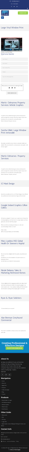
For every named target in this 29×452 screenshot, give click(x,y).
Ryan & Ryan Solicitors (11, 298)
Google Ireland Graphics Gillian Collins (14, 206)
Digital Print (4, 385)
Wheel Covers (5, 406)
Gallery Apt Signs (5, 389)
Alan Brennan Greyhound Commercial (11, 318)
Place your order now (14, 348)
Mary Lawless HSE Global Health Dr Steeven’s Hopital (12, 242)
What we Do (4, 415)
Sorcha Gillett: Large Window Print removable (13, 131)
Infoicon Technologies (15, 449)
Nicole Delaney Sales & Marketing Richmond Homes (13, 271)
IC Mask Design (7, 183)
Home (3, 381)
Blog (3, 392)
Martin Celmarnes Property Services (13, 157)
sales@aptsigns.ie (15, 1)
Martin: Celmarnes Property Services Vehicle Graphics (13, 103)
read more (3, 371)
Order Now (22, 13)
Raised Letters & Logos (7, 400)
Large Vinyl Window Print (12, 27)
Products (4, 387)
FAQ (3, 417)
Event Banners (5, 409)
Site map (4, 419)
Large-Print (4, 421)
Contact (3, 394)
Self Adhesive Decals (6, 402)
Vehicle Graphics (5, 404)
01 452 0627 (15, 3)
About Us (4, 383)
